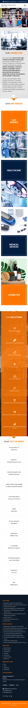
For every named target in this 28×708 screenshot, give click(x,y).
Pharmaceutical (7, 649)
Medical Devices (7, 648)
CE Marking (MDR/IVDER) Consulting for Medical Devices (14, 638)
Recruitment (6, 667)
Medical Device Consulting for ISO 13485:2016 (14, 626)
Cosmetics (6, 653)
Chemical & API (7, 651)
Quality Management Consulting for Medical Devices (15, 604)
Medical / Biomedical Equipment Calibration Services (15, 642)
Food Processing (7, 656)
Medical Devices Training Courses (11, 619)
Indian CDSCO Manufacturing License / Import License (15, 628)
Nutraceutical (6, 655)
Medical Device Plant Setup (9, 606)
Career (5, 666)
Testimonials (6, 669)
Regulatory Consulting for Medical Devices (13, 603)
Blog (5, 664)
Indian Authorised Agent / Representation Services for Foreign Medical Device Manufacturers (15, 632)
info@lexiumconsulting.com (10, 1)
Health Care (6, 658)
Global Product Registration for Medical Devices (14, 608)
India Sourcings (7, 620)
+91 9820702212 (23, 1)
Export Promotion (8, 617)
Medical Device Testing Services (10, 640)
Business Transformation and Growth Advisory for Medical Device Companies (15, 614)
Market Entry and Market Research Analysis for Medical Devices (14, 611)
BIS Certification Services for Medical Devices (13, 630)
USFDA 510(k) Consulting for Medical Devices (13, 635)
